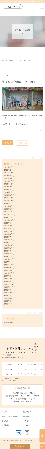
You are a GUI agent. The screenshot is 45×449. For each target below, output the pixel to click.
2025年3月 (8, 178)
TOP (42, 446)
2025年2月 (8, 181)
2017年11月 (9, 262)
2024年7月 (8, 192)
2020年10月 (9, 220)
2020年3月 (8, 234)
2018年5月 (8, 253)
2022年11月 (9, 214)
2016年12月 (9, 284)
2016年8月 (8, 292)
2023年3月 (8, 209)
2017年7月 (8, 273)
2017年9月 (8, 267)
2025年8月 (8, 175)
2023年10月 (9, 200)
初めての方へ (27, 412)
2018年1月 (8, 256)
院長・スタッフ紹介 (10, 416)
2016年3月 (8, 298)
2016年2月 (8, 301)
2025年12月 (9, 172)
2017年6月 (8, 276)
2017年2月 (8, 281)
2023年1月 (8, 211)
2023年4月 (8, 206)
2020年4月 (8, 231)
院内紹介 (26, 416)
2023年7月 (8, 203)
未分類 (40, 130)
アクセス (26, 420)
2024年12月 (9, 184)
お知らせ (11, 60)
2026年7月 (8, 167)
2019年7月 (8, 237)
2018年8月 (8, 248)
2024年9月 (8, 186)
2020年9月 (8, 223)
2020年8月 (8, 225)
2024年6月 (8, 195)
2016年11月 (9, 287)
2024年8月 (8, 189)
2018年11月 (9, 242)
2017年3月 (8, 278)
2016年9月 (8, 290)
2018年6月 (8, 251)
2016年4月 (8, 295)
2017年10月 (9, 265)
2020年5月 (8, 228)
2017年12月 (9, 259)
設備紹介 (5, 420)
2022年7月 (8, 217)
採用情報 (5, 425)
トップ (4, 412)
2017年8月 (8, 270)
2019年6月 (8, 239)
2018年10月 (9, 245)
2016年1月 (8, 304)
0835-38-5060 (25, 392)
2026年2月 (8, 170)
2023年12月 (9, 197)
